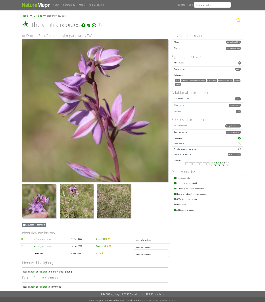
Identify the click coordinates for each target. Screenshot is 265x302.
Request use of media (35, 224)
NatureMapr (211, 80)
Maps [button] (82, 5)
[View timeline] (100, 25)
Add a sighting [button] (96, 5)
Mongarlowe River (233, 42)
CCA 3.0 (172, 301)
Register (181, 5)
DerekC (99, 239)
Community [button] (69, 5)
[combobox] (218, 5)
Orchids (38, 15)
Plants (25, 15)
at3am (122, 301)
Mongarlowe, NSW (233, 48)
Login (190, 5)
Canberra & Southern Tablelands (193, 80)
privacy (163, 301)
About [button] (56, 5)
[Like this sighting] (23, 35)
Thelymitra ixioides (44, 239)
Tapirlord (100, 246)
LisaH (98, 253)
